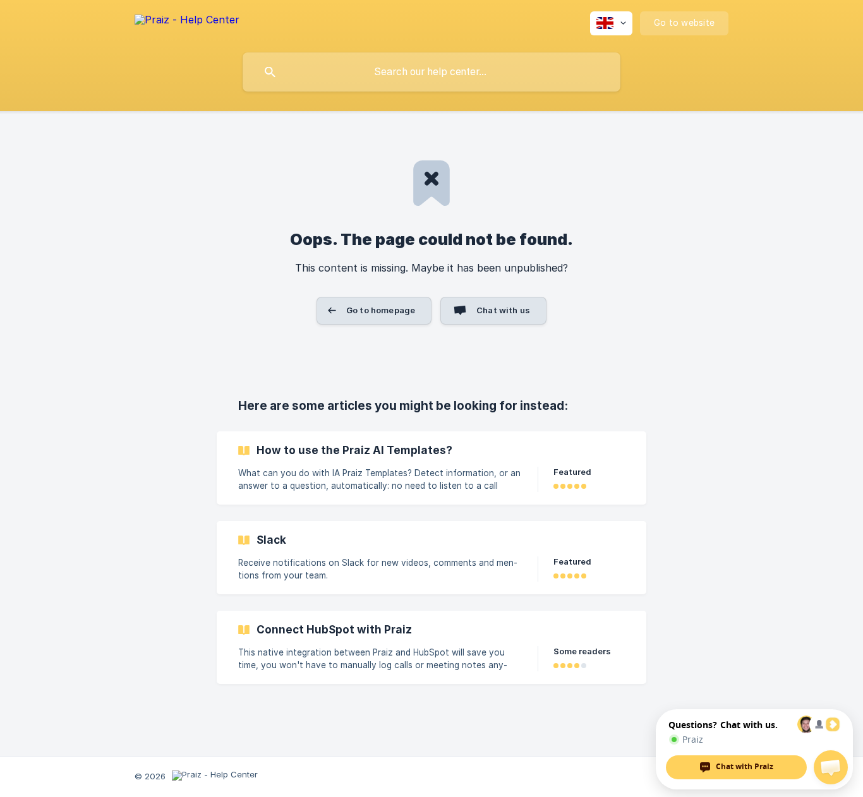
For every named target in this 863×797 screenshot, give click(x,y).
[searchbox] (431, 72)
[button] (831, 767)
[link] (431, 468)
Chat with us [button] (503, 310)
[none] (187, 21)
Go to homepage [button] (380, 310)
